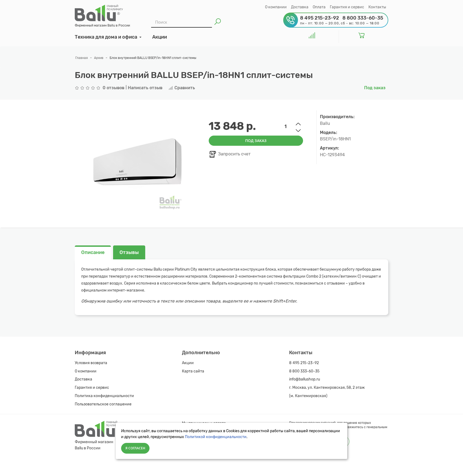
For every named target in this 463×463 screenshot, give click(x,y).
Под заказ (256, 140)
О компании (276, 7)
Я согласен (135, 448)
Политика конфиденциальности (104, 396)
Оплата (319, 7)
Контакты (377, 7)
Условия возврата (91, 363)
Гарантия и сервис (347, 7)
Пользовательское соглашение (103, 404)
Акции (188, 363)
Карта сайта (193, 371)
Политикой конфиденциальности (216, 437)
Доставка (299, 7)
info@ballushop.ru (304, 379)
